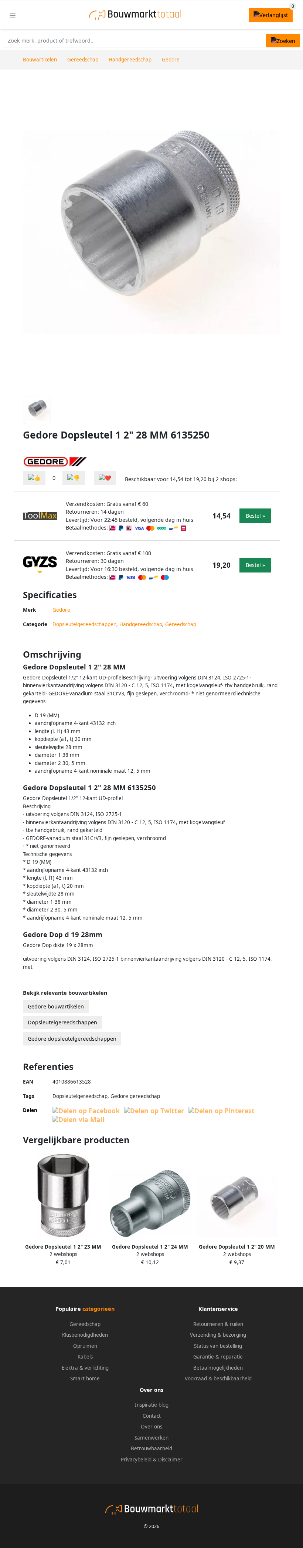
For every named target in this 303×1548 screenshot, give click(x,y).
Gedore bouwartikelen (56, 1006)
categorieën (98, 1308)
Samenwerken (151, 1437)
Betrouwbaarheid (151, 1448)
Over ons (151, 1426)
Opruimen (85, 1346)
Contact (152, 1416)
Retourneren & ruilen (218, 1324)
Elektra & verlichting (85, 1367)
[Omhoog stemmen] (34, 478)
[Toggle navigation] (12, 15)
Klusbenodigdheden (85, 1335)
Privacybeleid (136, 1459)
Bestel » (255, 515)
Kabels (85, 1356)
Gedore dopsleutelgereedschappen (72, 1038)
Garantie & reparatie (218, 1356)
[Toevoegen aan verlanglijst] (105, 478)
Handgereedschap (140, 624)
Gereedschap (180, 624)
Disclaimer (170, 1459)
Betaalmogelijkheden (218, 1367)
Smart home (85, 1378)
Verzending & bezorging (218, 1335)
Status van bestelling (218, 1346)
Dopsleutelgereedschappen (84, 624)
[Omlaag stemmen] (73, 478)
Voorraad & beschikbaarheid (218, 1378)
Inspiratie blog (151, 1404)
